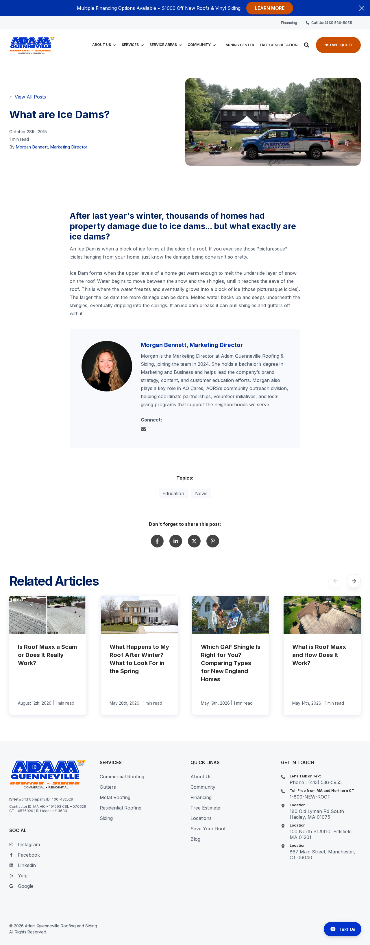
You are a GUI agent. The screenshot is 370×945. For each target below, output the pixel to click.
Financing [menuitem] (201, 797)
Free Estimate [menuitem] (205, 808)
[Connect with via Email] (146, 430)
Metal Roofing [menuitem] (115, 797)
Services (130, 45)
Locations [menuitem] (201, 818)
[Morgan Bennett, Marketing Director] (107, 366)
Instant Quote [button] (338, 45)
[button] (306, 45)
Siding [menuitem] (106, 818)
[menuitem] (289, 22)
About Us (101, 45)
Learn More (269, 8)
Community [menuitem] (202, 787)
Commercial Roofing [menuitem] (122, 776)
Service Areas (163, 45)
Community (199, 45)
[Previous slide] (335, 581)
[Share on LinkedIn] (175, 541)
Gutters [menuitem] (108, 787)
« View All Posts (27, 97)
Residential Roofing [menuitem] (120, 808)
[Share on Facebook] (157, 541)
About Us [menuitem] (201, 776)
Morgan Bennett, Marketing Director (51, 147)
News (201, 493)
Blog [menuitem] (195, 839)
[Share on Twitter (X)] (194, 541)
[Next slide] (354, 581)
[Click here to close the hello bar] (361, 8)
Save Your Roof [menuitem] (208, 828)
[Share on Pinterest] (212, 541)
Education (173, 493)
